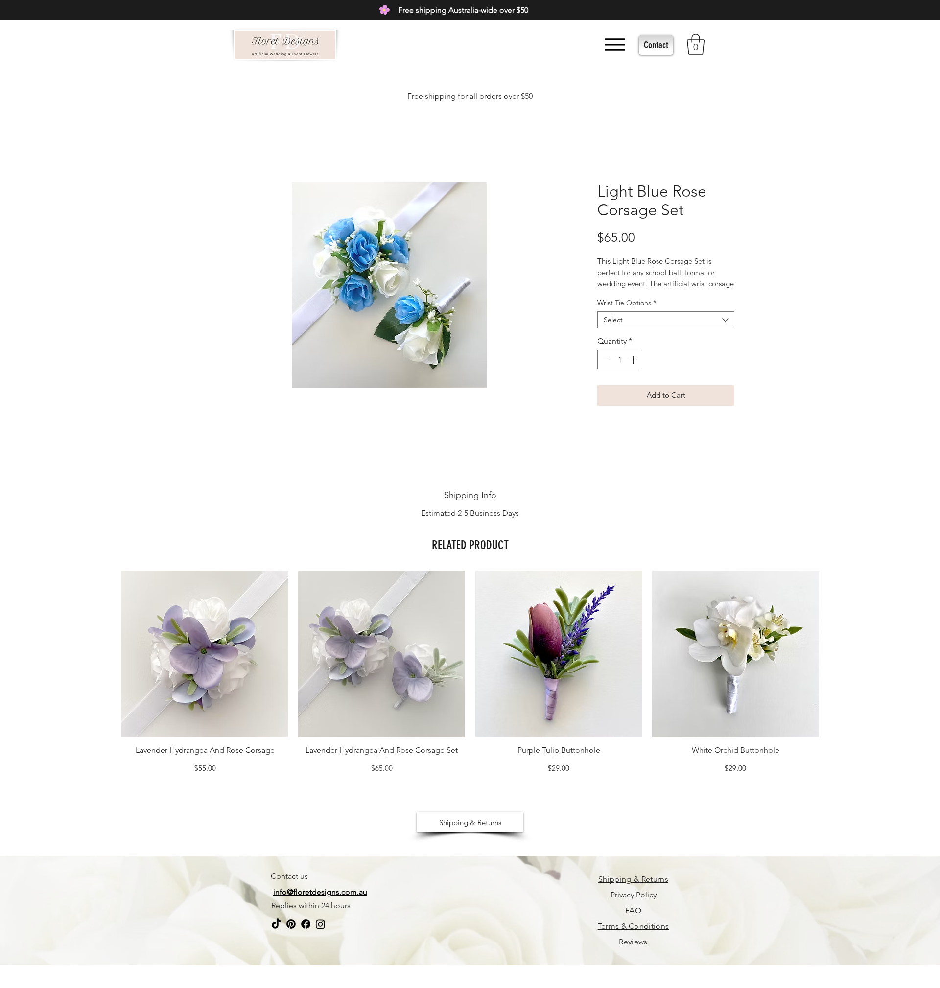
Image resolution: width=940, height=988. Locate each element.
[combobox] (665, 319)
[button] (696, 44)
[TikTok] (276, 934)
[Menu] (615, 44)
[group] (470, 680)
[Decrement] (605, 359)
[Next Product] (833, 653)
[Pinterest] (291, 934)
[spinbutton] (619, 359)
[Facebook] (306, 934)
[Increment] (634, 359)
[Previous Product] (107, 653)
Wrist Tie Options (626, 303)
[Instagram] (320, 934)
